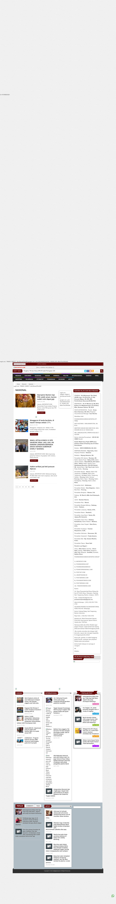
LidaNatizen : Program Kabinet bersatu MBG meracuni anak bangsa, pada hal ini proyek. (32, 740)
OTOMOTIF (40, 379)
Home (18, 384)
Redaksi (18, 375)
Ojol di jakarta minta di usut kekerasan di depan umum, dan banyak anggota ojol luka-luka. (32, 700)
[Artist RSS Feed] (70, 806)
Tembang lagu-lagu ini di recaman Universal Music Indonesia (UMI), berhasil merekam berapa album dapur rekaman (28, 821)
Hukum (19, 693)
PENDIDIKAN (51, 379)
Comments (29, 806)
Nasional (31, 384)
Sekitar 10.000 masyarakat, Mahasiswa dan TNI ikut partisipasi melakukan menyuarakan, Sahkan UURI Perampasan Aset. (29, 720)
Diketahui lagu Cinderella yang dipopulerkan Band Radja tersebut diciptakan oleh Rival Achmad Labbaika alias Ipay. (58, 826)
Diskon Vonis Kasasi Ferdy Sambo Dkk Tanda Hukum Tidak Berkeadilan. (91, 741)
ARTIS (39, 364)
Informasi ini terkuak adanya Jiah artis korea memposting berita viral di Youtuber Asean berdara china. (58, 814)
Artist (47, 806)
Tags (38, 806)
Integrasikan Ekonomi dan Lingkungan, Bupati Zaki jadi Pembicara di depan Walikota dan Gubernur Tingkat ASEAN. (58, 792)
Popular (20, 806)
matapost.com (56, 871)
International (51, 693)
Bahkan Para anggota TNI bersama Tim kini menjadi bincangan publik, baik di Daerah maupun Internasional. (62, 732)
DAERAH (44, 364)
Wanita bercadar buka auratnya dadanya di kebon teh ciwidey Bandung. (60, 837)
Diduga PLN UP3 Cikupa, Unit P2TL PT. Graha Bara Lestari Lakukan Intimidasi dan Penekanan (91, 731)
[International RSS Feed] (70, 693)
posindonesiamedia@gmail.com (83, 599)
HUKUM (47, 375)
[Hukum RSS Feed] (41, 693)
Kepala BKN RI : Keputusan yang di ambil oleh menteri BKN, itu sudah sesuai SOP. (33, 730)
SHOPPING (18, 379)
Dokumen (28, 375)
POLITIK (65, 375)
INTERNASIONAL (77, 375)
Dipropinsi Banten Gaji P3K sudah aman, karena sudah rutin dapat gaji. (46, 397)
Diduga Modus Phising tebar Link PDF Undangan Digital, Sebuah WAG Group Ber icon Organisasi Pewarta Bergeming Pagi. (69, 368)
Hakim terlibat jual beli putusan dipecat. (42, 467)
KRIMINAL (56, 375)
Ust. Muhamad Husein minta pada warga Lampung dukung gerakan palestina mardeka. (62, 700)
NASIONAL (38, 375)
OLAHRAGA (29, 379)
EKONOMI (62, 379)
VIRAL (97, 375)
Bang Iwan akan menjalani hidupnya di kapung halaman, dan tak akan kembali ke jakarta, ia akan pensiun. (58, 859)
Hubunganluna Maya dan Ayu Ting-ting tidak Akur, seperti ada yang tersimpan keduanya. (90, 699)
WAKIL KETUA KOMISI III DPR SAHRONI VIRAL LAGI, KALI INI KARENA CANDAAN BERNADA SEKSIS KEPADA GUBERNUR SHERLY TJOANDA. (42, 444)
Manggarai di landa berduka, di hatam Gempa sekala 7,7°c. (42, 421)
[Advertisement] (54, 34)
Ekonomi (24, 384)
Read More (41, 412)
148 (33, 487)
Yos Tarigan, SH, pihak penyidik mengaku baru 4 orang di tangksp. (91, 709)
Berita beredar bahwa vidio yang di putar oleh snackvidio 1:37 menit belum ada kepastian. (90, 720)
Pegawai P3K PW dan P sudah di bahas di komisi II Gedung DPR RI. (33, 709)
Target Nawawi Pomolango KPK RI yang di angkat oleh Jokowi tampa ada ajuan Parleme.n (62, 710)
